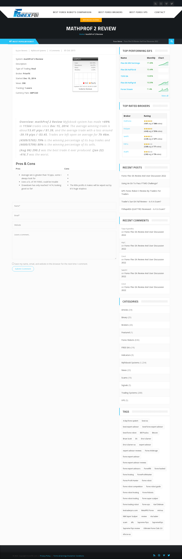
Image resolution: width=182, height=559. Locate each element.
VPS (123, 400)
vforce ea (127, 534)
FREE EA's (126, 347)
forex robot (146, 480)
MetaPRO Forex (147, 510)
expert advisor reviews (132, 450)
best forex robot (129, 433)
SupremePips (157, 522)
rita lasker (154, 516)
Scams (124, 377)
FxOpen (127, 128)
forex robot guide (153, 486)
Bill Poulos (144, 433)
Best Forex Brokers (110, 12)
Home (81, 34)
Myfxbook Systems (91, 20)
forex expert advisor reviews (134, 462)
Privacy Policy (45, 556)
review (144, 516)
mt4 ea (160, 510)
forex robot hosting (131, 492)
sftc (132, 522)
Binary (124, 317)
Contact (160, 12)
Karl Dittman (159, 504)
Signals (124, 385)
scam (125, 522)
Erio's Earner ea (129, 444)
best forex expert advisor (152, 427)
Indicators (126, 355)
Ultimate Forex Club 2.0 (152, 528)
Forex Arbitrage (151, 450)
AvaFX (126, 152)
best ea (145, 421)
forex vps (146, 504)
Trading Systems (129, 392)
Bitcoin (155, 433)
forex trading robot (131, 504)
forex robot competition (133, 486)
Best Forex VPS (138, 12)
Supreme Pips (143, 522)
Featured (125, 332)
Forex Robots (112, 41)
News (124, 370)
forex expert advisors (131, 468)
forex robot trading (131, 498)
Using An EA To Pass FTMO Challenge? (139, 183)
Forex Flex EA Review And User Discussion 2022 (136, 41)
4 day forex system (130, 421)
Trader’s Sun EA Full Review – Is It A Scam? (141, 201)
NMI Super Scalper (130, 516)
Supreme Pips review (131, 528)
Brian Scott (127, 438)
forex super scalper (150, 498)
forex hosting (128, 474)
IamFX (126, 136)
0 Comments (54, 50)
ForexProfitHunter (144, 474)
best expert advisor (131, 427)
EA (136, 438)
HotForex (127, 121)
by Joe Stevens (21, 50)
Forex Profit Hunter (130, 480)
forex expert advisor (131, 456)
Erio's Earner (146, 438)
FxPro (126, 144)
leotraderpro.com (130, 510)
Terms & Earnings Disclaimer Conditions (68, 556)
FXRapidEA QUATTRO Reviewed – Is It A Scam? (143, 209)
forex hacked (160, 468)
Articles (124, 309)
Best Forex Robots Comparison (72, 12)
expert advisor (145, 444)
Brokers (125, 325)
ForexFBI (147, 468)
